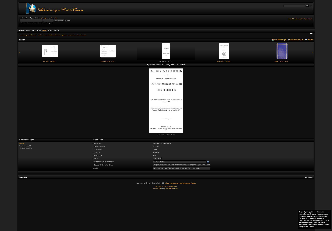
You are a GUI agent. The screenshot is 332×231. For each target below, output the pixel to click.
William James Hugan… (282, 61)
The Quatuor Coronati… (224, 61)
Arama (310, 40)
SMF (156, 186)
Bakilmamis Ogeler (297, 40)
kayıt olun (54, 18)
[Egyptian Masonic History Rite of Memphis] (166, 101)
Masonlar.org (157, 188)
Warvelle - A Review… (50, 61)
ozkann (21, 143)
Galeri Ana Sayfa (280, 40)
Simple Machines (172, 186)
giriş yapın (44, 18)
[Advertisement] (166, 210)
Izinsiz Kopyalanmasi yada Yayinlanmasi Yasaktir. (180, 183)
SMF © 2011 (162, 186)
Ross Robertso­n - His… (108, 61)
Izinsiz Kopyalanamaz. (171, 188)
